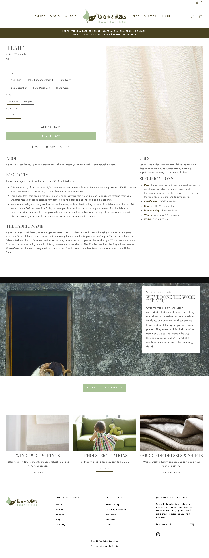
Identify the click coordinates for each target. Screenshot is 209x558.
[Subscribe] (192, 524)
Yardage (13, 101)
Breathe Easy (171, 472)
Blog (136, 16)
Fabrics (40, 16)
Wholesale (111, 514)
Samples (55, 16)
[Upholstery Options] (104, 433)
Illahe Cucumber (18, 88)
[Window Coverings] (37, 433)
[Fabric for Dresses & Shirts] (171, 433)
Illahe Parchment (41, 88)
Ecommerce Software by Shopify (104, 546)
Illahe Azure (62, 88)
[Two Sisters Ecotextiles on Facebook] (164, 534)
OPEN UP (38, 472)
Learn (166, 16)
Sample (28, 101)
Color (10, 73)
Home (59, 504)
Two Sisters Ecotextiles (108, 541)
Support (70, 16)
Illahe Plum (15, 80)
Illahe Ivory (65, 80)
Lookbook (110, 519)
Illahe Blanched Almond (40, 80)
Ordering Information (116, 509)
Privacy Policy (112, 504)
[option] (104, 32)
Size (9, 95)
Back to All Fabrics (106, 387)
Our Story (150, 16)
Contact (109, 524)
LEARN (116, 34)
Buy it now (51, 136)
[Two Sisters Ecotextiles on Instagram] (158, 534)
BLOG (133, 34)
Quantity (12, 108)
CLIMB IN (104, 468)
